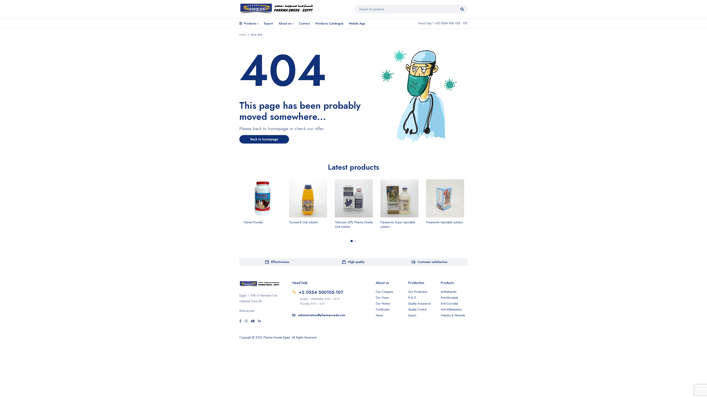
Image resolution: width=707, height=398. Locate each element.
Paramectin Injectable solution (444, 222)
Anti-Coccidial (449, 303)
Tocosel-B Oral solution (303, 222)
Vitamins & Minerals (453, 315)
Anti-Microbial (449, 298)
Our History (383, 303)
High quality (356, 262)
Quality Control (417, 309)
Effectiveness (280, 262)
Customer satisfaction (432, 262)
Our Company (384, 292)
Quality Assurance (419, 303)
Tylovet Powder (253, 222)
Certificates (383, 309)
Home (242, 34)
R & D (412, 298)
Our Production (417, 292)
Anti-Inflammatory (451, 309)
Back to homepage (264, 139)
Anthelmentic (449, 292)
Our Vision (382, 298)
